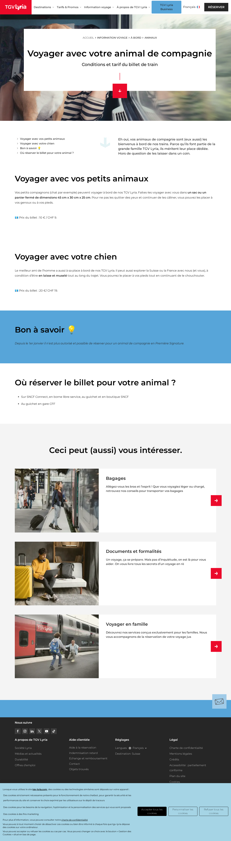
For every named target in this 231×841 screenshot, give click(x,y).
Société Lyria (23, 748)
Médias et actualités (28, 753)
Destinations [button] (42, 7)
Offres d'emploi (25, 765)
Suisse (136, 753)
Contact (74, 763)
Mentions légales (180, 753)
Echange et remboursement (88, 758)
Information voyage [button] (97, 7)
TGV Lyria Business (166, 7)
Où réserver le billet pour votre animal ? (47, 153)
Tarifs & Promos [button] (68, 7)
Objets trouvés (79, 769)
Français (189, 7)
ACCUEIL (88, 37)
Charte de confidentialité (186, 748)
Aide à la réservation (82, 747)
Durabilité (21, 759)
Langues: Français (129, 748)
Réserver (216, 7)
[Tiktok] (54, 731)
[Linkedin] (32, 731)
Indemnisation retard (83, 753)
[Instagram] (25, 731)
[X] (39, 731)
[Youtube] (46, 731)
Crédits (174, 759)
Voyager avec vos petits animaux (42, 138)
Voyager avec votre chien (37, 143)
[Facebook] (18, 731)
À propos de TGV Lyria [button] (132, 7)
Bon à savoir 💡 (30, 148)
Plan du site (177, 776)
